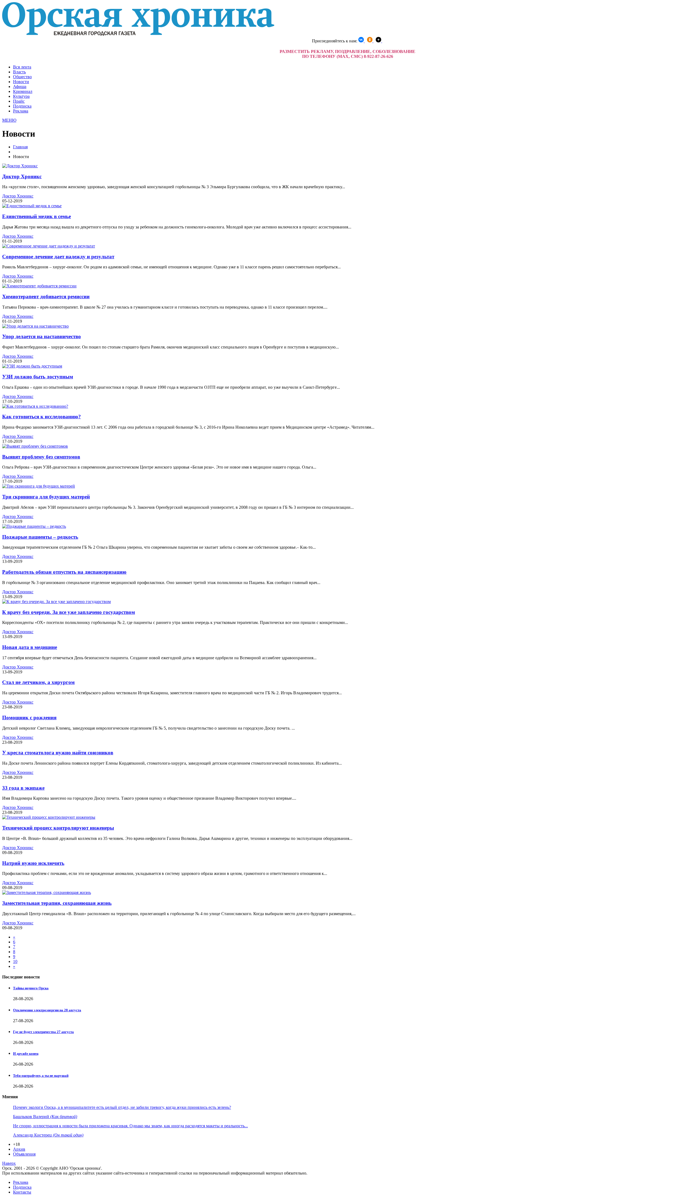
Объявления (24, 1154)
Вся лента (22, 67)
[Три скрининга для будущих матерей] (38, 486)
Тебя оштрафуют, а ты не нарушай (40, 1076)
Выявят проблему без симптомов (41, 457)
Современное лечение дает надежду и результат (58, 256)
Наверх (9, 1163)
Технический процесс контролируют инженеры (58, 828)
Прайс (19, 101)
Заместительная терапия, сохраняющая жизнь (57, 903)
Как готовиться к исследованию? (41, 416)
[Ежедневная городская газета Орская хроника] (138, 34)
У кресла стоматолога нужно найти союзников (57, 752)
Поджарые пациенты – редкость (40, 537)
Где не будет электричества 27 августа (43, 1032)
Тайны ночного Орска (31, 988)
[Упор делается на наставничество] (35, 326)
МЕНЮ (9, 120)
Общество (22, 76)
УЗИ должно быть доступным (37, 376)
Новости (21, 81)
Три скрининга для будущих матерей (46, 497)
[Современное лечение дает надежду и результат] (48, 246)
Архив (19, 1149)
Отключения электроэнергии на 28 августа (47, 1010)
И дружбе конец (25, 1054)
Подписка (22, 106)
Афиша (19, 86)
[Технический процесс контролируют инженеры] (48, 817)
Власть (19, 72)
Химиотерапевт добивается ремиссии (46, 296)
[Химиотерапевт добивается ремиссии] (39, 286)
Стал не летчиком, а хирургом (38, 682)
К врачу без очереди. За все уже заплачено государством (68, 612)
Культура (21, 96)
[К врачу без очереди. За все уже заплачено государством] (56, 601)
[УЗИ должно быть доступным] (32, 366)
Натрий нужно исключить (33, 863)
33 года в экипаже (23, 788)
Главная (20, 147)
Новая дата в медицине (29, 647)
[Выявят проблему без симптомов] (35, 446)
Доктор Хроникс (22, 176)
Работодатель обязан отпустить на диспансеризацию (64, 572)
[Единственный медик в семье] (32, 205)
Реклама (20, 111)
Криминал (22, 91)
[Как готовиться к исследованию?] (35, 406)
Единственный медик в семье (36, 216)
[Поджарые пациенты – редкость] (34, 526)
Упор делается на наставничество (41, 336)
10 (15, 961)
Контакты (22, 1192)
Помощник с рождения (29, 717)
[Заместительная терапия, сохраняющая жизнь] (46, 892)
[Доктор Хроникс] (20, 166)
